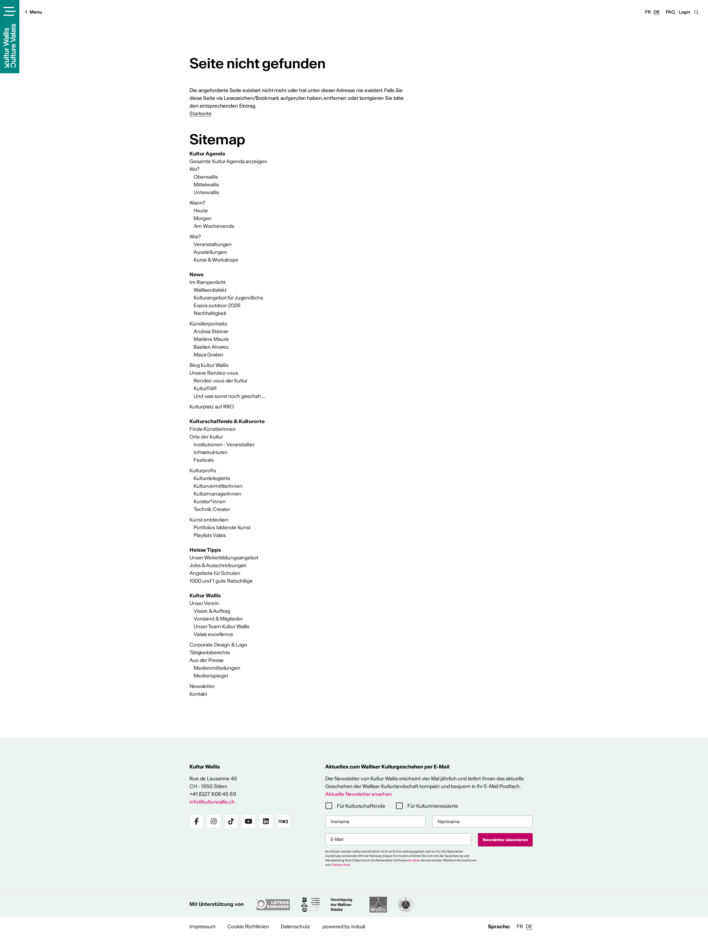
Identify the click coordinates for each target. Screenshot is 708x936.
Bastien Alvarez (211, 347)
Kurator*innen (209, 501)
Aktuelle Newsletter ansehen (358, 794)
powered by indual (343, 926)
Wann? (197, 203)
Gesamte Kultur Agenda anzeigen (228, 161)
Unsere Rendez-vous (213, 373)
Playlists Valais (210, 535)
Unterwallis (206, 192)
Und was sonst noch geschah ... (229, 396)
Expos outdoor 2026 (217, 305)
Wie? (195, 236)
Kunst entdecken (208, 520)
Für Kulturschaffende (361, 806)
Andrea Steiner (211, 331)
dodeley (414, 860)
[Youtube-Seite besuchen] (249, 821)
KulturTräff (205, 388)
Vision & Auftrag (212, 611)
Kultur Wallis (204, 595)
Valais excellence (213, 634)
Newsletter (202, 686)
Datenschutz (341, 865)
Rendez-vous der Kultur (221, 380)
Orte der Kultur (206, 437)
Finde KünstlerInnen (212, 429)
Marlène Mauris (211, 339)
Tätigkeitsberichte (209, 652)
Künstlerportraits (208, 323)
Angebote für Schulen (214, 573)
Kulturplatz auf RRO (211, 406)
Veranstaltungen (213, 244)
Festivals (204, 460)
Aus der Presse (206, 660)
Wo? (194, 169)
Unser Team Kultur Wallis (221, 626)
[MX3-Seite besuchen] (283, 821)
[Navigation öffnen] (8, 11)
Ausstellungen (210, 252)
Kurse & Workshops (216, 260)
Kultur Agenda (207, 153)
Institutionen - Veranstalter (224, 444)
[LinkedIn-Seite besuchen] (266, 821)
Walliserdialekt (210, 290)
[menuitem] (301, 154)
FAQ (670, 12)
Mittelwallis (206, 184)
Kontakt (198, 694)
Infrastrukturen (211, 452)
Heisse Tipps (205, 550)
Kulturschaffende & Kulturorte (227, 421)
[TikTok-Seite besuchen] (231, 821)
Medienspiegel (211, 675)
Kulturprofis (202, 470)
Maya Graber (208, 354)
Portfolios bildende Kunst (222, 527)
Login (684, 12)
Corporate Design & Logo (218, 645)
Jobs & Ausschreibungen (218, 565)
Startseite (200, 113)
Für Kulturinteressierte (432, 806)
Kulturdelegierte (212, 478)
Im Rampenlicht (207, 282)
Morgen (203, 218)
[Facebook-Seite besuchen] (196, 821)
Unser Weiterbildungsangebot (223, 557)
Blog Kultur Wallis (208, 365)
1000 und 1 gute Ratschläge (221, 581)
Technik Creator (212, 509)
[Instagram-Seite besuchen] (214, 821)
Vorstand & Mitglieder (218, 619)
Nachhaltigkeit (210, 313)
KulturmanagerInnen (217, 494)
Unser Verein (204, 603)
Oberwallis (206, 177)
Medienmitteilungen (217, 668)
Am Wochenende (214, 226)
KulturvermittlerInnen (218, 486)
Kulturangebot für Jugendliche (228, 297)
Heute (201, 210)
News (196, 274)
